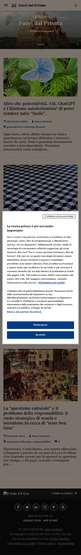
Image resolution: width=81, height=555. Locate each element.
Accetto (41, 334)
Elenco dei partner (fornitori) (24, 312)
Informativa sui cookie (51, 282)
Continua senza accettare (59, 216)
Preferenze (40, 325)
